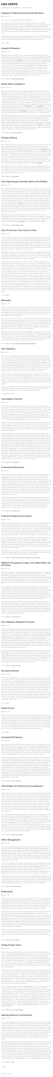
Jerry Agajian (20, 221)
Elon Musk (40, 106)
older (3, 1066)
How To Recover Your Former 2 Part (19, 230)
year (13, 393)
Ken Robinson (8, 349)
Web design (18, 780)
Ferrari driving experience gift (20, 343)
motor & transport (32, 343)
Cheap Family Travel (11, 945)
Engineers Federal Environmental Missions (22, 13)
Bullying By (7, 891)
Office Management (10, 840)
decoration (14, 510)
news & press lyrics (36, 557)
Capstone (21, 203)
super (13, 1061)
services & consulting (16, 886)
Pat (2, 16)
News (7, 43)
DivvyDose (40, 124)
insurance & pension (16, 78)
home (18, 510)
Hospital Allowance (10, 48)
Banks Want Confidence (13, 84)
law (12, 462)
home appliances (15, 176)
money (22, 78)
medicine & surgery (19, 225)
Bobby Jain (44, 149)
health (13, 225)
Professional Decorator (12, 467)
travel (13, 834)
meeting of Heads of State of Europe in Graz (21, 557)
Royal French (7, 708)
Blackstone (29, 106)
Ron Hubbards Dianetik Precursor (18, 622)
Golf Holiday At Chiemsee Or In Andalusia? (22, 786)
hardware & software (16, 132)
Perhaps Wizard (9, 138)
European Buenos (10, 671)
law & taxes (16, 462)
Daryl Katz (19, 60)
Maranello (6, 300)
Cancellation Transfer (11, 399)
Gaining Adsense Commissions (16, 1015)
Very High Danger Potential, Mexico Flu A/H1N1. (24, 181)
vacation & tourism (19, 834)
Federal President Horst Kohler (16, 516)
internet (13, 780)
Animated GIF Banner (11, 737)
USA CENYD (9, 4)
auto (13, 343)
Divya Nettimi (23, 111)
